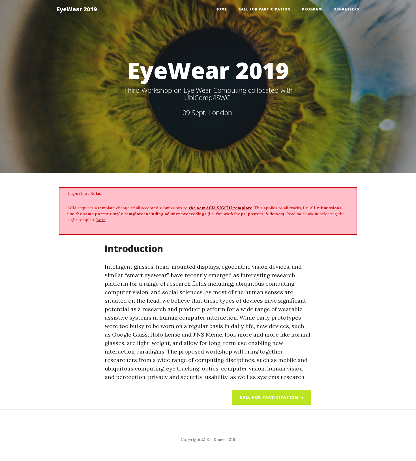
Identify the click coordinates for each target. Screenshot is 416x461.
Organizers (346, 9)
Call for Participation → (272, 397)
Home (221, 9)
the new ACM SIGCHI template (220, 207)
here (101, 219)
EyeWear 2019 (77, 9)
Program (312, 9)
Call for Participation (265, 9)
